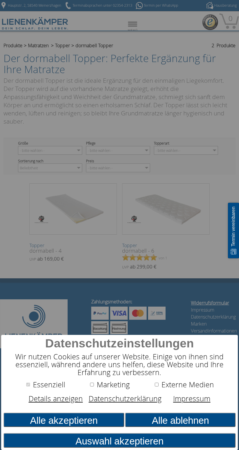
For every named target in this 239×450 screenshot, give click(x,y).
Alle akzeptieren (64, 420)
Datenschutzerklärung (125, 398)
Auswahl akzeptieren (119, 441)
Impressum (191, 398)
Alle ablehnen (180, 420)
